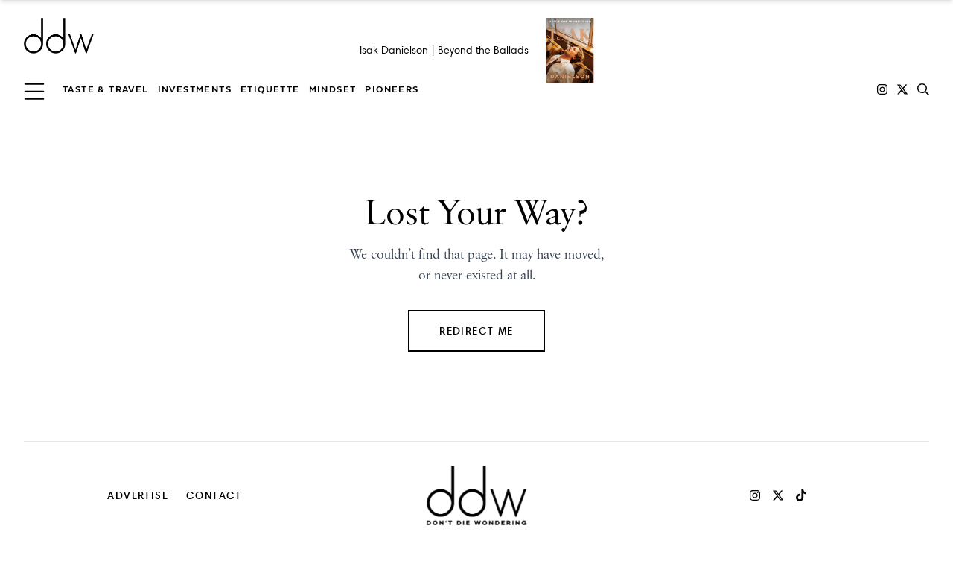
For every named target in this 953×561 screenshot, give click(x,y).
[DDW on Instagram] (882, 89)
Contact (214, 495)
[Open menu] (34, 89)
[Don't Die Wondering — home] (167, 36)
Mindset (333, 89)
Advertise (137, 495)
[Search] (923, 89)
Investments (195, 89)
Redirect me (476, 330)
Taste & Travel (106, 89)
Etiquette (270, 89)
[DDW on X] (902, 89)
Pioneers (391, 89)
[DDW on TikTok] (801, 495)
